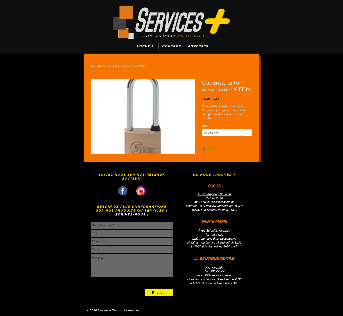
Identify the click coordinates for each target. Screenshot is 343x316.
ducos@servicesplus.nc (218, 202)
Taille (206, 125)
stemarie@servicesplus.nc (218, 238)
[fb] (122, 190)
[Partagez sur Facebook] (204, 149)
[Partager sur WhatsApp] (211, 149)
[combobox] (227, 132)
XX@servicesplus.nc (218, 275)
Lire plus (207, 118)
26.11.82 (217, 234)
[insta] (141, 190)
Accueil (96, 66)
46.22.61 (217, 198)
